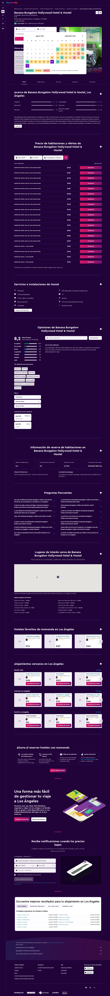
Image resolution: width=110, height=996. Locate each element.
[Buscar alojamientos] (3, 11)
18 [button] (31, 57)
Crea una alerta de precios (88, 759)
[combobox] (36, 861)
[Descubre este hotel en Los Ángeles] (101, 94)
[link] (33, 683)
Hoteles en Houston (22, 924)
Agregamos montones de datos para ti (28, 950)
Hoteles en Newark (22, 922)
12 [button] (35, 53)
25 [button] (31, 61)
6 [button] (39, 49)
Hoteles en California (60, 8)
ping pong (18, 387)
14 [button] (44, 53)
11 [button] (31, 53)
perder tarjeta (30, 380)
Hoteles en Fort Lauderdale (65, 922)
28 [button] (44, 61)
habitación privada (20, 376)
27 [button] (40, 61)
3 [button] (27, 49)
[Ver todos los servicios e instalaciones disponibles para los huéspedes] (101, 284)
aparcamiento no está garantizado (24, 384)
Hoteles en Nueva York (23, 915)
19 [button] (35, 57)
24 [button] (27, 61)
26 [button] (35, 61)
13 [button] (39, 53)
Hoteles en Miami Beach (23, 919)
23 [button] (52, 57)
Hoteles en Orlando (22, 917)
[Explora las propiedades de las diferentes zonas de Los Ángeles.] (101, 664)
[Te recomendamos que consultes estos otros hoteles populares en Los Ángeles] (101, 629)
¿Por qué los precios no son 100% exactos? (29, 953)
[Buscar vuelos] (3, 8)
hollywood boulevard (21, 372)
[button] (3, 3)
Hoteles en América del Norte (31, 8)
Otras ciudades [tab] (22, 906)
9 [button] (52, 49)
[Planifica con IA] (3, 18)
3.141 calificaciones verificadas (34, 23)
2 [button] (52, 45)
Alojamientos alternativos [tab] (37, 906)
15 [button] (48, 53)
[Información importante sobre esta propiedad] (101, 451)
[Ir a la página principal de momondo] (11, 2)
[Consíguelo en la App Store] (89, 972)
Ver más (98, 670)
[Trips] (3, 23)
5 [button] (35, 49)
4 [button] (31, 49)
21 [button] (44, 57)
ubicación (31, 372)
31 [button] (27, 66)
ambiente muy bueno (33, 376)
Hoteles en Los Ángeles (72, 8)
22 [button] (48, 57)
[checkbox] (22, 417)
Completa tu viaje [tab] (67, 906)
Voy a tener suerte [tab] (53, 906)
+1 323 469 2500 (19, 21)
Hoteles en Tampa (21, 927)
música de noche (19, 380)
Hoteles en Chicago (63, 919)
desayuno (17, 368)
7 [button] (57, 49)
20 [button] (40, 57)
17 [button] (27, 57)
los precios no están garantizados (55, 942)
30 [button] (52, 61)
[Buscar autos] (3, 15)
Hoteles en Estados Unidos (46, 8)
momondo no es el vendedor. (25, 947)
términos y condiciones (41, 882)
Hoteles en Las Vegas (64, 917)
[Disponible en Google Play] (89, 968)
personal (24, 368)
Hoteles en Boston (63, 924)
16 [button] (52, 53)
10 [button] (27, 53)
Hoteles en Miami (63, 915)
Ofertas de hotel (18, 8)
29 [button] (48, 61)
